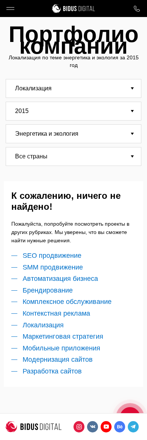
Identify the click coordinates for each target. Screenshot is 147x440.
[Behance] (119, 426)
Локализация (43, 325)
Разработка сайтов (52, 371)
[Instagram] (79, 426)
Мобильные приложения (61, 348)
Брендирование (48, 290)
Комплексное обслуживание (67, 301)
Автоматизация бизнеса (60, 278)
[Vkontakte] (92, 426)
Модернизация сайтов (58, 359)
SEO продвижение (52, 255)
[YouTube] (106, 426)
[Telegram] (133, 426)
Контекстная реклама (56, 313)
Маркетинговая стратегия (63, 336)
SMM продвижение (53, 267)
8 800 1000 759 (136, 8)
